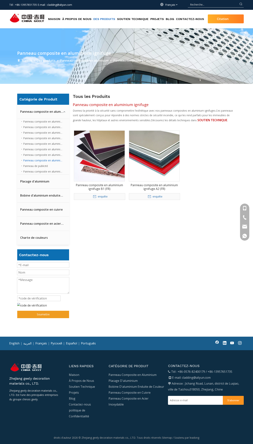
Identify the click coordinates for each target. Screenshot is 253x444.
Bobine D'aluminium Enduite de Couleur (136, 387)
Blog (72, 398)
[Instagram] (240, 343)
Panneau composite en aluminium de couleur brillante (46, 132)
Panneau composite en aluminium (44, 112)
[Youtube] (232, 343)
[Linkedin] (225, 343)
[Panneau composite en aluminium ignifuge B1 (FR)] (99, 156)
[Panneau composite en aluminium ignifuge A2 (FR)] (154, 156)
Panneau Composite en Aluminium (133, 375)
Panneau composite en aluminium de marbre (46, 149)
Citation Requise (223, 20)
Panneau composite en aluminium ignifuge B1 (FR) (99, 187)
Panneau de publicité (35, 166)
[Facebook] (217, 343)
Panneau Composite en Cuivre (130, 393)
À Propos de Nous (81, 381)
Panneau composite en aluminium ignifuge (46, 160)
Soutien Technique (82, 387)
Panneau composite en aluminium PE (45, 171)
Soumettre (43, 314)
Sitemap (167, 437)
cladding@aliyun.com (59, 4)
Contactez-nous (80, 404)
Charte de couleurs (34, 238)
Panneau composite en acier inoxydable (44, 224)
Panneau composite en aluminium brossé (46, 143)
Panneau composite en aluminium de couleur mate (46, 127)
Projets (74, 393)
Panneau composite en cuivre (41, 209)
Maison (74, 375)
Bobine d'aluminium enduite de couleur (44, 195)
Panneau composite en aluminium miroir (46, 138)
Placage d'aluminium (34, 181)
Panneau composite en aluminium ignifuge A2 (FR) (154, 187)
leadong (194, 437)
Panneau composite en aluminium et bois (46, 155)
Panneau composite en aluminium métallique (46, 121)
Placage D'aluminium (123, 381)
